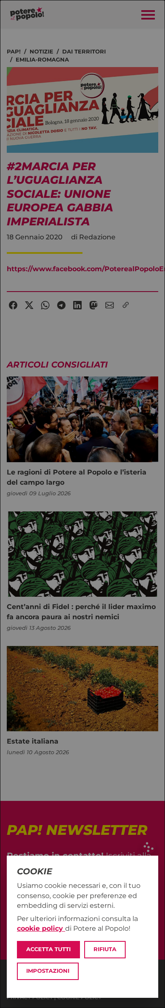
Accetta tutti (48, 949)
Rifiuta (105, 949)
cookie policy (41, 928)
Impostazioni (47, 971)
